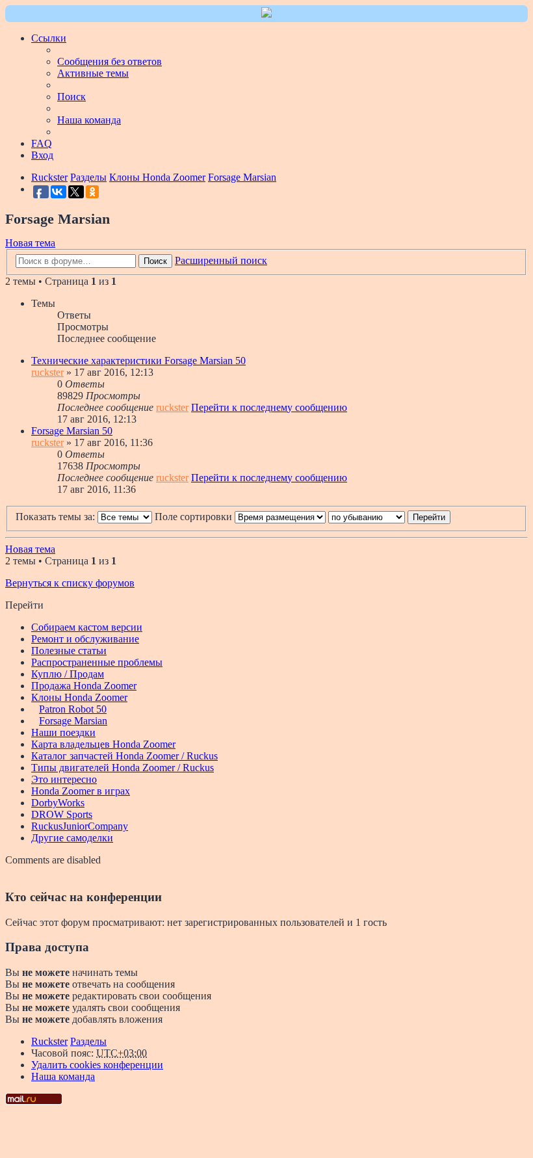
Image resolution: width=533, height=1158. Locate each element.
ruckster (47, 372)
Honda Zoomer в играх (80, 790)
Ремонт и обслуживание (85, 638)
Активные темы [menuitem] (93, 73)
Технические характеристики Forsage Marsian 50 (138, 360)
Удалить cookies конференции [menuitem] (97, 1064)
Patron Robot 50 (73, 709)
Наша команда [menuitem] (89, 119)
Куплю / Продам (67, 673)
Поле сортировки (195, 516)
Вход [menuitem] (42, 155)
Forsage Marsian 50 (71, 430)
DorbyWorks (57, 802)
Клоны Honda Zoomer (79, 697)
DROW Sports (61, 814)
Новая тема (30, 242)
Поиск (155, 261)
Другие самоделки (72, 837)
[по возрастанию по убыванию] (366, 516)
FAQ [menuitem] (41, 143)
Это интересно (64, 779)
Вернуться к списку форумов (70, 582)
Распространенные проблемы (96, 662)
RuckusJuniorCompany (79, 826)
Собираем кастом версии (86, 627)
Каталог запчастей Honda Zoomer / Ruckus (124, 755)
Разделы (88, 1041)
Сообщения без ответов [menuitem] (109, 61)
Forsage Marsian (73, 720)
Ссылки (48, 38)
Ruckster (49, 1041)
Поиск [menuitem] (71, 96)
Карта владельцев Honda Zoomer (103, 744)
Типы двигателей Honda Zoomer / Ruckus (122, 767)
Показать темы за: (57, 516)
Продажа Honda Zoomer (83, 685)
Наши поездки (63, 732)
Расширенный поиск (221, 260)
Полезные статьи (69, 650)
